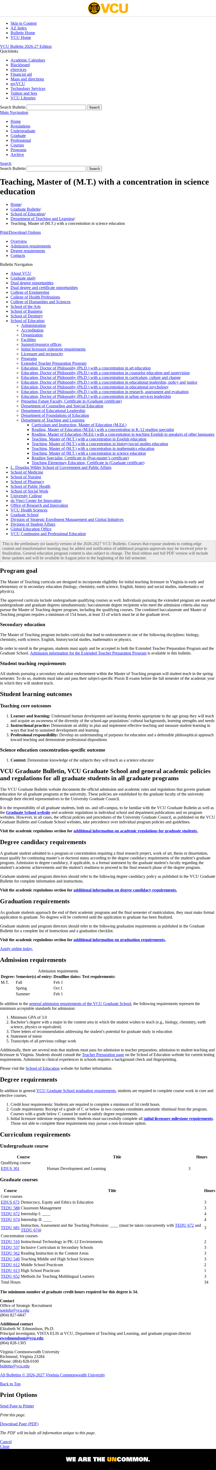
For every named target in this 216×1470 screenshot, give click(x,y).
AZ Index (19, 28)
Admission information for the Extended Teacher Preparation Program (88, 653)
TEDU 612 (10, 1265)
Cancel (6, 1441)
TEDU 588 (10, 1208)
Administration (33, 325)
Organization (32, 335)
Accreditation (32, 330)
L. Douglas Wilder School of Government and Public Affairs (61, 467)
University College (26, 496)
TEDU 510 (10, 1241)
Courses (17, 145)
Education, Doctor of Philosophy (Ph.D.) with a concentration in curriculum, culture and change (101, 377)
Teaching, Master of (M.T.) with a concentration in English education (89, 439)
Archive (17, 154)
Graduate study (23, 278)
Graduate (18, 135)
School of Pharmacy (27, 481)
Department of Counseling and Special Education (62, 406)
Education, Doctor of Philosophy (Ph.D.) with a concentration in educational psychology (95, 387)
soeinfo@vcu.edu (14, 1310)
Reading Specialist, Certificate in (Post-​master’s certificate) (80, 458)
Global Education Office (31, 529)
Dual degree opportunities (32, 283)
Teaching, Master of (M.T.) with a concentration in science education (89, 453)
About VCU (21, 273)
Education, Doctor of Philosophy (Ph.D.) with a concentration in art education (86, 368)
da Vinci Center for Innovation (36, 500)
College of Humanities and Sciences (41, 302)
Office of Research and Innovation (39, 505)
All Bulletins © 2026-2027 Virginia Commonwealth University (52, 1375)
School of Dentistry (27, 316)
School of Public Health (30, 486)
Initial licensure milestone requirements (53, 349)
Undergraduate (23, 131)
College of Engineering (30, 292)
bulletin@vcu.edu (15, 1366)
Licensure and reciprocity (42, 354)
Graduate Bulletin (25, 209)
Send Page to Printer (17, 1406)
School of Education (28, 214)
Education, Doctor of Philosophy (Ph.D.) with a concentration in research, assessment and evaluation (105, 391)
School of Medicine (27, 472)
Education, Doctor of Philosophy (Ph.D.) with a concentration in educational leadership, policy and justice (109, 382)
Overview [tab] (19, 241)
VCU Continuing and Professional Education (48, 533)
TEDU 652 (10, 1276)
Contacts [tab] (18, 255)
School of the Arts (26, 306)
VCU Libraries (23, 98)
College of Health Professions (35, 297)
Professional (21, 140)
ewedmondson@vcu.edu (21, 1338)
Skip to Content (24, 23)
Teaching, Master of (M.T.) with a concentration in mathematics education (93, 448)
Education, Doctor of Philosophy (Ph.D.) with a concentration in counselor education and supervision (105, 373)
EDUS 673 (10, 1202)
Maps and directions (27, 79)
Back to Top (10, 1384)
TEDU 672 (10, 1214)
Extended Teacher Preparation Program (53, 363)
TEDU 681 (10, 1227)
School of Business (26, 311)
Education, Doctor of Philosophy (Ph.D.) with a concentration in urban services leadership (96, 396)
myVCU (18, 84)
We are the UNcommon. (108, 1459)
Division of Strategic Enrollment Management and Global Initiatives (67, 519)
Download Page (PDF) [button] (19, 1424)
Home (16, 121)
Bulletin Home (23, 33)
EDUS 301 (10, 1168)
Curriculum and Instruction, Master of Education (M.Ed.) (79, 425)
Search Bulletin (13, 107)
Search (5, 163)
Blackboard (20, 65)
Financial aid (21, 74)
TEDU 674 (10, 1219)
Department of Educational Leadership (53, 410)
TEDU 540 (10, 1259)
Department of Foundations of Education (55, 415)
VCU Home (21, 37)
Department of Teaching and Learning (42, 218)
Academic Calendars (28, 60)
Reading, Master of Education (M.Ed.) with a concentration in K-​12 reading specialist (103, 429)
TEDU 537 (10, 1247)
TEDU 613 (10, 1270)
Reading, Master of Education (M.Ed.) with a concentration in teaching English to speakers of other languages (123, 434)
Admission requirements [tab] (31, 246)
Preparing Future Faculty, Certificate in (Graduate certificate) (71, 401)
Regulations (20, 126)
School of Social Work (29, 491)
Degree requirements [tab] (28, 251)
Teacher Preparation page (103, 1054)
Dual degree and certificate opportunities (44, 287)
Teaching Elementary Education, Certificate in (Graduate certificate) (88, 462)
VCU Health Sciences (29, 510)
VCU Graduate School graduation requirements (76, 1090)
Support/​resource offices (41, 344)
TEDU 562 (10, 1253)
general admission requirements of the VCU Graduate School (80, 1003)
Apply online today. (16, 948)
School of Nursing (26, 477)
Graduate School (24, 515)
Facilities (28, 339)
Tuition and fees (24, 93)
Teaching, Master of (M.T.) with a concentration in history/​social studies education (100, 444)
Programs (18, 150)
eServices (18, 69)
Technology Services (28, 88)
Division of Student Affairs (33, 524)
